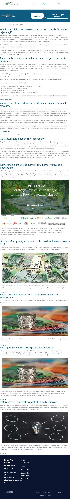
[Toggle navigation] (59, 3)
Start (14, 25)
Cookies (58, 492)
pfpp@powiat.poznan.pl (13, 480)
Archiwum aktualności (25, 461)
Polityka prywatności (44, 492)
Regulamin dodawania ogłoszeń (25, 475)
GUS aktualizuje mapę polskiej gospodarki (22, 138)
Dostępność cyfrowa (43, 495)
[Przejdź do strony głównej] (16, 3)
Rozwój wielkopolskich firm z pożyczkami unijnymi (27, 347)
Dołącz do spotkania (6, 99)
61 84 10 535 (9, 482)
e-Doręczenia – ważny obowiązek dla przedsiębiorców (29, 401)
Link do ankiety (5, 131)
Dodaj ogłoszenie (25, 467)
